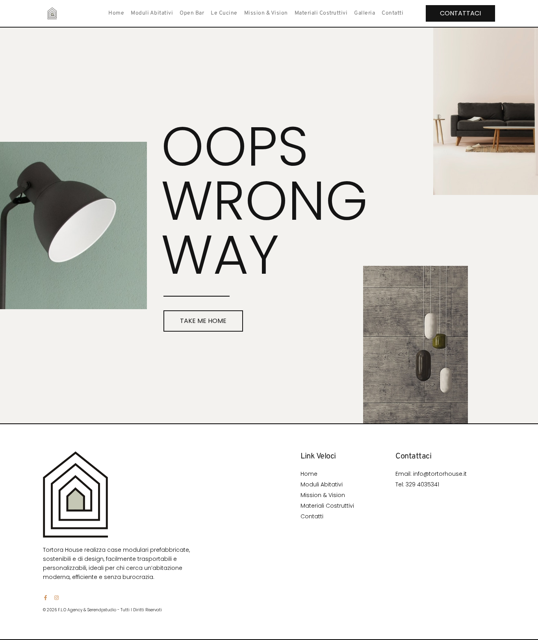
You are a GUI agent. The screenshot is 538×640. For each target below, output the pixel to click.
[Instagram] (56, 597)
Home (116, 13)
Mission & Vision (266, 13)
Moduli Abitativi (152, 13)
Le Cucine (224, 13)
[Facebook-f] (45, 597)
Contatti (392, 13)
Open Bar (192, 13)
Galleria (364, 13)
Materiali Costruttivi (321, 13)
